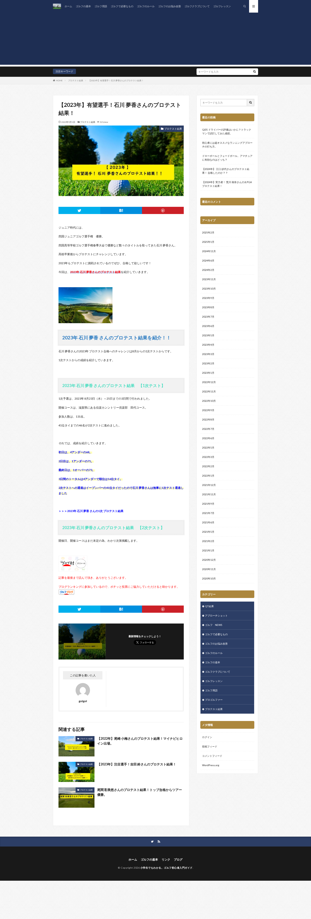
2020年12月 (209, 559)
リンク (166, 859)
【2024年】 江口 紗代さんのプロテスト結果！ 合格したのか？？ (225, 170)
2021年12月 (209, 484)
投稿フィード (209, 746)
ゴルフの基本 (83, 6)
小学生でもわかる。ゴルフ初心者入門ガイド (166, 867)
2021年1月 (208, 550)
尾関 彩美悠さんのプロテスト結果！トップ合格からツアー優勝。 (139, 792)
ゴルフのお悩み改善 (169, 6)
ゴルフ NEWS (213, 624)
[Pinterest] (163, 210)
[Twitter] (79, 210)
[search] (254, 71)
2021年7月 (208, 513)
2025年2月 (208, 232)
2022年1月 (208, 475)
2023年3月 (208, 354)
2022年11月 (209, 391)
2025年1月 (208, 241)
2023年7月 (208, 316)
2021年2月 (208, 541)
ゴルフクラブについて (197, 6)
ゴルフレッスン (222, 6)
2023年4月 (208, 344)
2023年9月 (208, 297)
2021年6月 (208, 522)
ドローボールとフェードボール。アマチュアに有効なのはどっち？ (227, 157)
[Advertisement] (155, 39)
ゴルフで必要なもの (122, 6)
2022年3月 (208, 456)
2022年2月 (208, 466)
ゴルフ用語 (100, 6)
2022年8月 (208, 419)
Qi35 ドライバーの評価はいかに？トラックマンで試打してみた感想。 (226, 131)
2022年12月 (209, 382)
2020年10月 (209, 578)
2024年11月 (209, 251)
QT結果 (209, 606)
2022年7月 (208, 428)
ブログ (178, 859)
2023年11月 (209, 279)
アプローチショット (216, 615)
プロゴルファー (214, 699)
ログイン (207, 737)
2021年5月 (208, 531)
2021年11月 (209, 494)
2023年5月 (208, 335)
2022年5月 (208, 447)
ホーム (68, 6)
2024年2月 (208, 269)
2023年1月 (208, 372)
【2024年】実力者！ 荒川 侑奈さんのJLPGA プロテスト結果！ (227, 184)
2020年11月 (209, 569)
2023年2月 (208, 363)
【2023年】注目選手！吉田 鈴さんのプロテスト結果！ (136, 764)
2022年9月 (208, 410)
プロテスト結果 (75, 80)
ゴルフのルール (146, 6)
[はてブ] (121, 210)
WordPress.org (210, 765)
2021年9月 (208, 503)
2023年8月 (208, 307)
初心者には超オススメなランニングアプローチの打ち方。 (227, 144)
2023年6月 (208, 325)
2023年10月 (209, 288)
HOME (59, 80)
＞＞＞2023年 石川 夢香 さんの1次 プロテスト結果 (90, 511)
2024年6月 (208, 260)
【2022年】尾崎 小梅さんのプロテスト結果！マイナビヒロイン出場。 (140, 740)
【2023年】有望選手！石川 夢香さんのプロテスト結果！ (116, 80)
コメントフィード (212, 755)
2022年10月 (209, 400)
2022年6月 (208, 438)
